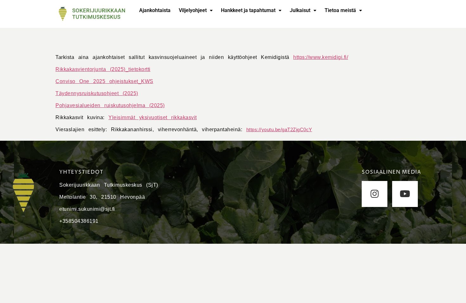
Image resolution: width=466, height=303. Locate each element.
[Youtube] (405, 194)
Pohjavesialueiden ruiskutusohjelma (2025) (110, 105)
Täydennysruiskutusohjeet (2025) (96, 93)
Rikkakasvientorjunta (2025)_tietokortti (103, 69)
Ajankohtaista (155, 10)
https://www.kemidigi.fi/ (320, 57)
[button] (196, 10)
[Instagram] (374, 194)
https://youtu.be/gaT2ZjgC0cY (279, 129)
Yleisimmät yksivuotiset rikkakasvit (152, 117)
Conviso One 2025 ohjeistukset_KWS (104, 81)
